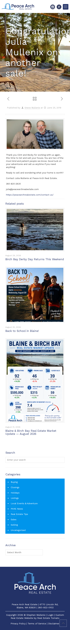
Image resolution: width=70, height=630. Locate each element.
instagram (52, 7)
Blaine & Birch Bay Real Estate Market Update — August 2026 (30, 432)
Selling (14, 525)
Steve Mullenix (32, 108)
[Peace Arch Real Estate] (18, 6)
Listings (15, 498)
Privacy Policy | (19, 623)
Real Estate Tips (19, 514)
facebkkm (59, 7)
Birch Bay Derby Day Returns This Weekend (34, 259)
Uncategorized (18, 530)
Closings (15, 487)
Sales (13, 519)
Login (50, 615)
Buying (14, 482)
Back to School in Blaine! (22, 331)
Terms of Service (37, 623)
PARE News (17, 509)
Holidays (15, 493)
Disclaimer (53, 623)
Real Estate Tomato (48, 618)
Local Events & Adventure (24, 503)
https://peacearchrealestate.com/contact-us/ (30, 195)
